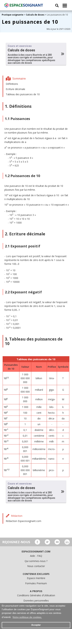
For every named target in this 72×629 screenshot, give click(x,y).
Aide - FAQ (36, 555)
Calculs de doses (35, 14)
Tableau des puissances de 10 (23, 94)
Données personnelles (36, 600)
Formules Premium (36, 583)
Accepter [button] (36, 625)
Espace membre (36, 578)
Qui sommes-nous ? (36, 561)
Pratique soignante (13, 14)
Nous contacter (36, 566)
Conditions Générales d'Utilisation (36, 595)
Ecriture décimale (15, 89)
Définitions (12, 83)
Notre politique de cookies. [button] (27, 617)
